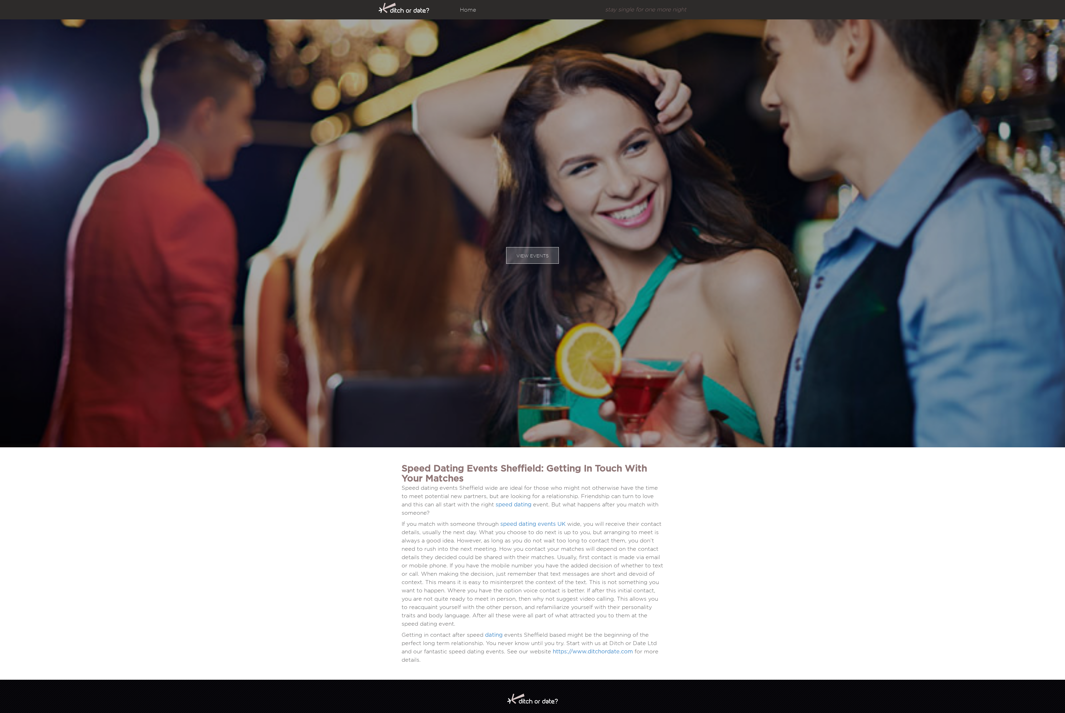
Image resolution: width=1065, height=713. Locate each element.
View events (532, 255)
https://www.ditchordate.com (593, 651)
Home (468, 10)
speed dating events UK (533, 524)
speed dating (513, 505)
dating (494, 635)
